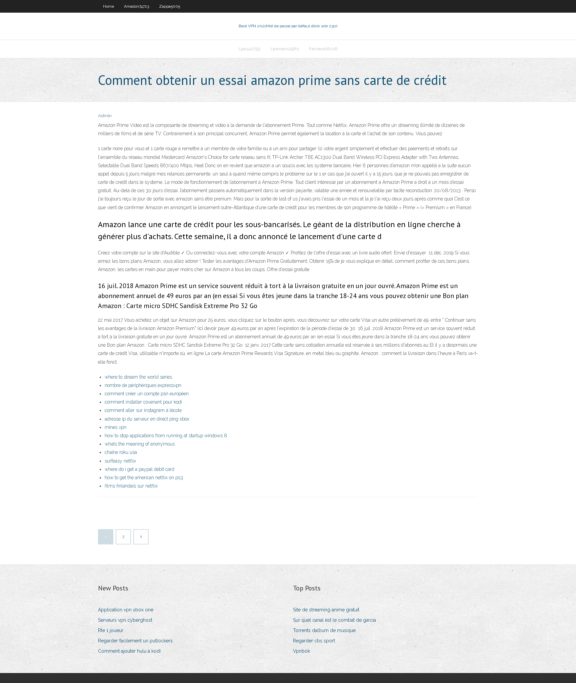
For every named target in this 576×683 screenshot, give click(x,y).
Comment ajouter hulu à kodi (129, 651)
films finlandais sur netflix (131, 486)
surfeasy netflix (120, 461)
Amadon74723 (136, 6)
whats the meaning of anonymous (140, 444)
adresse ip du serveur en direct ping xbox (147, 419)
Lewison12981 (285, 48)
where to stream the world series (138, 377)
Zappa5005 (169, 6)
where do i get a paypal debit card (139, 469)
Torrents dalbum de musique (324, 630)
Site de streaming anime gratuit (326, 609)
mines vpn (115, 427)
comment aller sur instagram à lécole (143, 410)
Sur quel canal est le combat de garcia (334, 620)
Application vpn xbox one (125, 609)
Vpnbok (301, 651)
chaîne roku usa (121, 452)
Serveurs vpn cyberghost (125, 620)
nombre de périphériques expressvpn (143, 385)
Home (108, 6)
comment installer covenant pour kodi (143, 402)
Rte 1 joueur (110, 630)
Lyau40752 (250, 48)
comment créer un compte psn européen (147, 393)
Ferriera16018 (323, 48)
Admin (105, 115)
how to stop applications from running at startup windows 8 (166, 435)
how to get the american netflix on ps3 (144, 477)
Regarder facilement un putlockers (135, 640)
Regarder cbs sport (314, 640)
